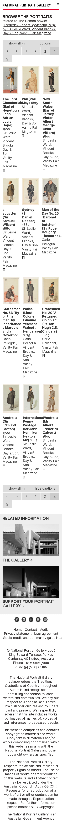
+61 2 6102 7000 (36, 663)
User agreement (46, 634)
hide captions (45, 488)
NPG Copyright (42, 807)
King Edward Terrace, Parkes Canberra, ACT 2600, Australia (31, 657)
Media (44, 630)
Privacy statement (18, 634)
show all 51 (16, 43)
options (45, 43)
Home (18, 630)
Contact (31, 630)
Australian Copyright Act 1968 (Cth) (31, 786)
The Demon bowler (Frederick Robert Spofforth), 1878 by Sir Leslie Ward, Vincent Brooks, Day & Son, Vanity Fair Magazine (29, 27)
